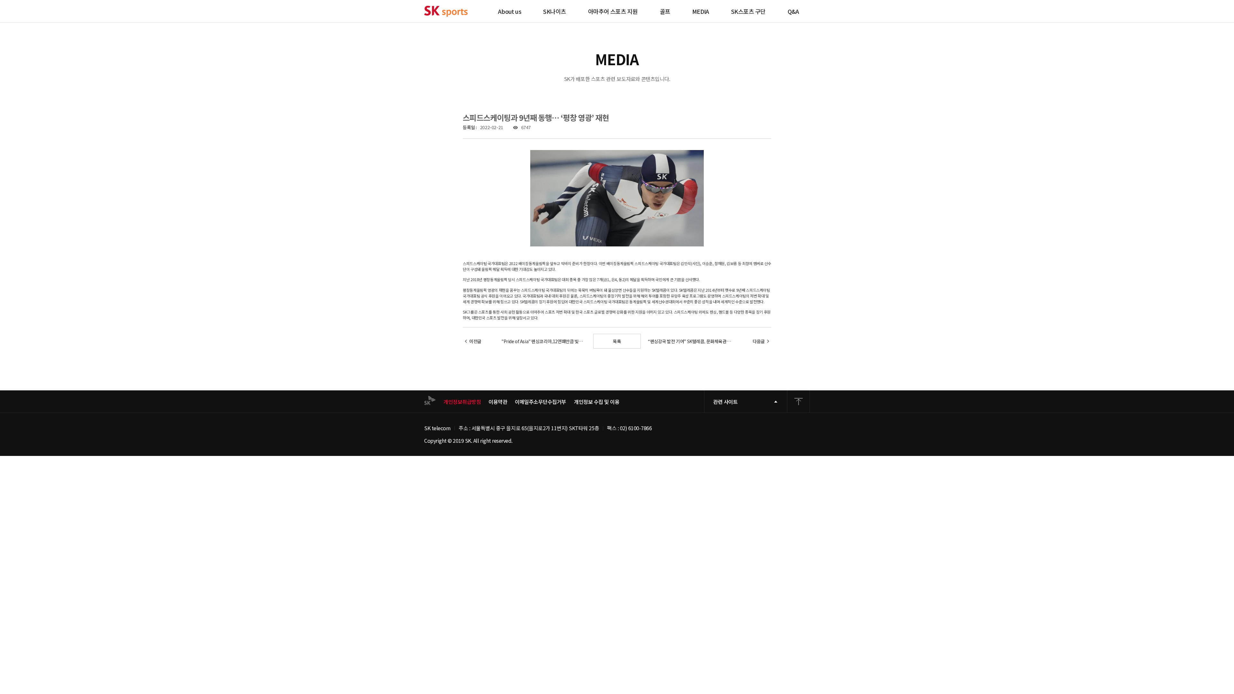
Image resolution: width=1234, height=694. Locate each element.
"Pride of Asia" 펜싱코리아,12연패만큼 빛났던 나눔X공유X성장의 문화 (543, 341)
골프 (665, 11)
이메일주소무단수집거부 (540, 402)
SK (446, 11)
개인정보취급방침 (462, 402)
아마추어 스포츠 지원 (613, 11)
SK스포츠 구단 (748, 11)
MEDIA (700, 11)
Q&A (793, 11)
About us (510, 11)
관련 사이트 (725, 401)
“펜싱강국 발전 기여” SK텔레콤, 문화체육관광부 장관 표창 (690, 341)
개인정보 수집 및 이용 (596, 402)
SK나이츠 (554, 11)
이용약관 (497, 402)
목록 (617, 341)
